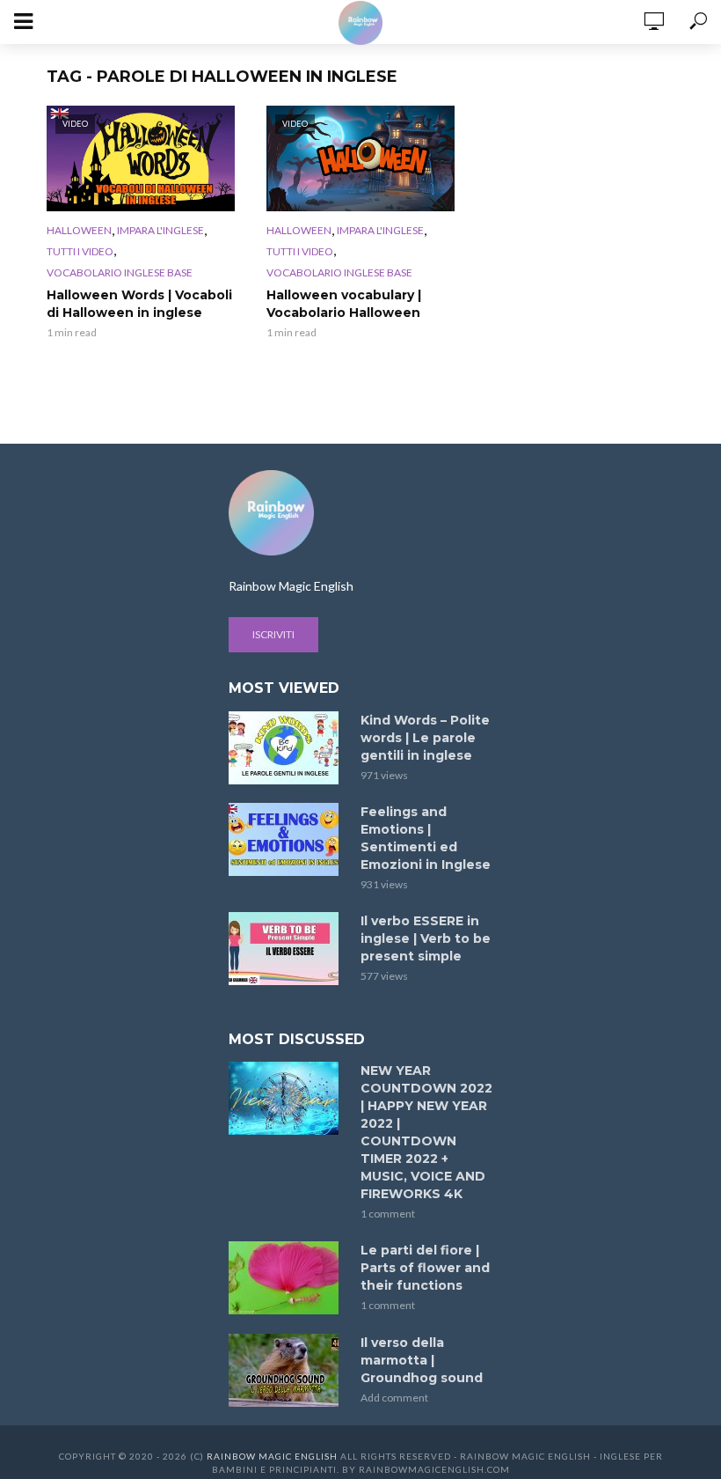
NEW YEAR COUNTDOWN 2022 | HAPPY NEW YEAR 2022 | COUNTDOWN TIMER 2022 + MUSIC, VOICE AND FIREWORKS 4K (426, 1132)
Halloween (79, 230)
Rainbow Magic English (272, 1456)
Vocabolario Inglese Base (120, 272)
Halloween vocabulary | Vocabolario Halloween (343, 303)
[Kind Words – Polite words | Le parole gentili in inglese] (287, 747)
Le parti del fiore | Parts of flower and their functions (425, 1267)
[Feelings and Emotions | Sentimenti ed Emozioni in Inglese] (287, 839)
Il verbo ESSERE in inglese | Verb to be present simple (425, 938)
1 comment (387, 1213)
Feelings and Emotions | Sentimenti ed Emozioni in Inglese (425, 838)
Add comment (394, 1397)
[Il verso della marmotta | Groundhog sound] (287, 1370)
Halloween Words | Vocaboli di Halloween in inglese (139, 303)
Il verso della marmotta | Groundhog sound (421, 1360)
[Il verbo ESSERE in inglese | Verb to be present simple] (287, 948)
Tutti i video (80, 251)
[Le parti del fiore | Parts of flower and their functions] (287, 1277)
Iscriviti (273, 634)
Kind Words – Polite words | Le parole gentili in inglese (425, 737)
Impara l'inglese (160, 230)
